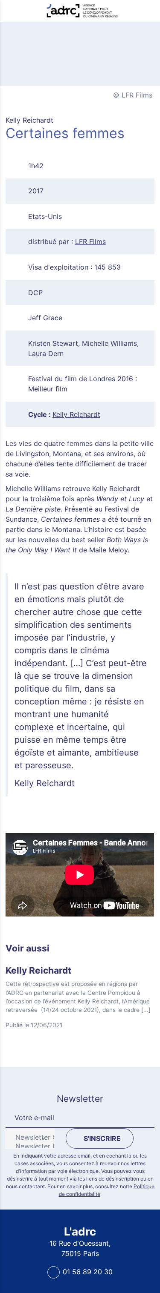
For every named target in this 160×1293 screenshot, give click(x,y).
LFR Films (90, 241)
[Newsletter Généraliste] (27, 1137)
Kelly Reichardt (76, 414)
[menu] (11, 11)
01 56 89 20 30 (88, 1271)
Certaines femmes (53, 31)
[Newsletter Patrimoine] (27, 1146)
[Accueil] (82, 10)
